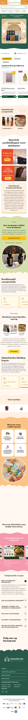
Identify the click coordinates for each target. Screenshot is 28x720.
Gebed (24, 11)
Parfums (17, 11)
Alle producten (5, 67)
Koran (10, 11)
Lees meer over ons (14, 238)
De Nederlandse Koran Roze (8, 89)
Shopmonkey (16, 700)
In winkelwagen (5, 96)
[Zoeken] (25, 7)
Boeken (4, 11)
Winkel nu (7, 159)
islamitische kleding (11, 364)
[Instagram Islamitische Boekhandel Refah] (3, 691)
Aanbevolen (7, 58)
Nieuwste (6, 62)
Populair (17, 58)
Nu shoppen (14, 351)
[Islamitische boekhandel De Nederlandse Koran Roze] (9, 77)
